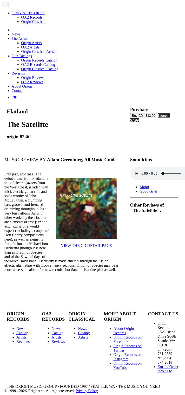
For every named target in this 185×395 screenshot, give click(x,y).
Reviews (23, 342)
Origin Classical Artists (38, 51)
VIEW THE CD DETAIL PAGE (86, 245)
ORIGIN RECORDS (28, 13)
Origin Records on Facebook (127, 339)
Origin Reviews (33, 78)
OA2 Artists (30, 47)
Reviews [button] (18, 73)
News (16, 34)
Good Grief (148, 191)
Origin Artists (31, 43)
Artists (21, 337)
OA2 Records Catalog (38, 64)
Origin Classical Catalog (39, 69)
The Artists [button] (20, 38)
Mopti (144, 187)
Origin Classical (33, 22)
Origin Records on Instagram (127, 357)
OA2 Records (31, 17)
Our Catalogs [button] (22, 56)
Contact (17, 91)
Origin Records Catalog (39, 60)
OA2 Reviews (32, 82)
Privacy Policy (87, 391)
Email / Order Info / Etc (168, 369)
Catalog (22, 333)
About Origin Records (123, 330)
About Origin (22, 86)
